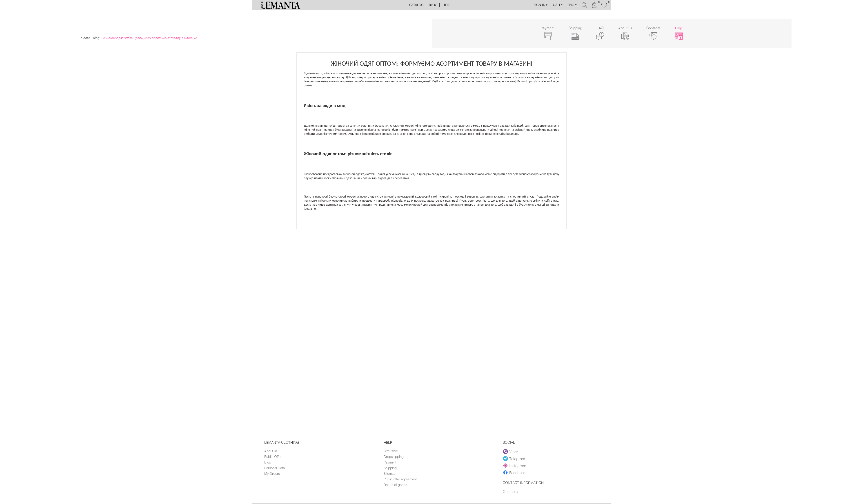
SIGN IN (541, 5)
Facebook (517, 472)
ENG (572, 5)
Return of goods (395, 485)
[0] (604, 7)
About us (270, 451)
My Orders (272, 473)
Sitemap (390, 473)
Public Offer (273, 456)
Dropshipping (394, 456)
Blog (433, 5)
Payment (390, 462)
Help (446, 5)
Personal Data (274, 468)
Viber (513, 451)
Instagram (517, 465)
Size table (391, 451)
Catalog (416, 5)
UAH (558, 5)
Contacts (510, 491)
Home (85, 38)
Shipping (390, 468)
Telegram (517, 458)
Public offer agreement (400, 479)
